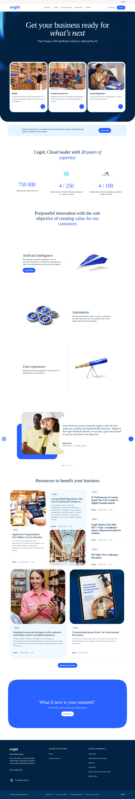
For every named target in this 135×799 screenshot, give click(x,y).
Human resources (54, 758)
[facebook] (30, 774)
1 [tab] (63, 465)
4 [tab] (68, 465)
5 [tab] (70, 465)
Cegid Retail (92, 754)
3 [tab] (66, 465)
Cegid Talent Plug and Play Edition (99, 772)
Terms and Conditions (61, 794)
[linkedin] (11, 774)
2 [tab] (64, 465)
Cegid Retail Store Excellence (97, 758)
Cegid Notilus (92, 776)
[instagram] (20, 774)
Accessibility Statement (76, 794)
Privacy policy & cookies (92, 794)
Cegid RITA (92, 767)
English (123, 1)
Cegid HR (91, 763)
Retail (51, 754)
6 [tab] (71, 465)
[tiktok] (25, 774)
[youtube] (15, 774)
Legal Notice (49, 794)
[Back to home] (26, 8)
